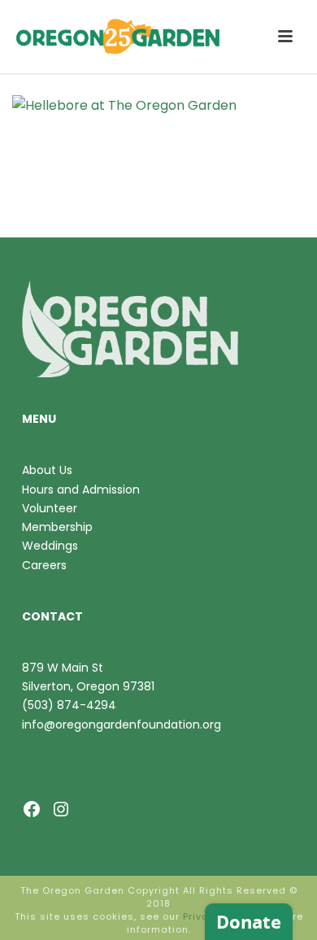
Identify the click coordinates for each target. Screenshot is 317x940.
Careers (44, 565)
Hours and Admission (81, 489)
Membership (57, 527)
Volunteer (49, 508)
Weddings (50, 545)
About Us (47, 470)
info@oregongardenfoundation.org (121, 724)
